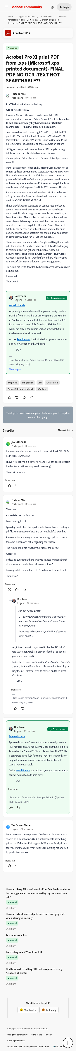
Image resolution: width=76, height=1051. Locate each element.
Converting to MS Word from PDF (24, 951)
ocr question (27, 382)
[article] (38, 464)
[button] (6, 8)
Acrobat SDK (46, 16)
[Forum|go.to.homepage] (27, 7)
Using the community (17, 1034)
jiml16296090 (19, 442)
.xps (40, 382)
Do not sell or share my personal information (28, 1046)
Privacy (48, 1034)
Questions (62, 16)
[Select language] (52, 7)
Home (10, 16)
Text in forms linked (16, 934)
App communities (27, 16)
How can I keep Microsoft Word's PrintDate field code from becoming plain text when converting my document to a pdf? (38, 893)
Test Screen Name (20, 825)
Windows (42, 389)
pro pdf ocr (12, 382)
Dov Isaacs (20, 295)
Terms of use (36, 1034)
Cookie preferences (16, 1040)
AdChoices (60, 1046)
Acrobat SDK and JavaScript (20, 389)
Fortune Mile (18, 93)
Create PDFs (52, 382)
